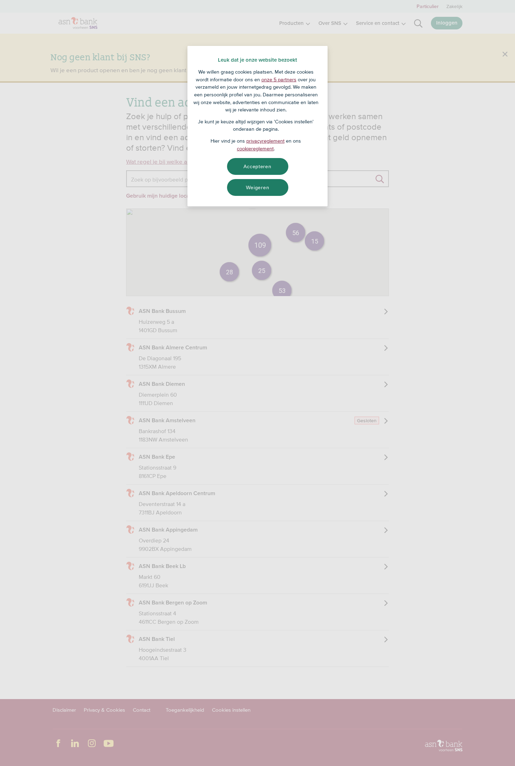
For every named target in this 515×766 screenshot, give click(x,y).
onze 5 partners (278, 79)
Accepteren (257, 166)
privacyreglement (265, 141)
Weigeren (257, 187)
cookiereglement (255, 148)
